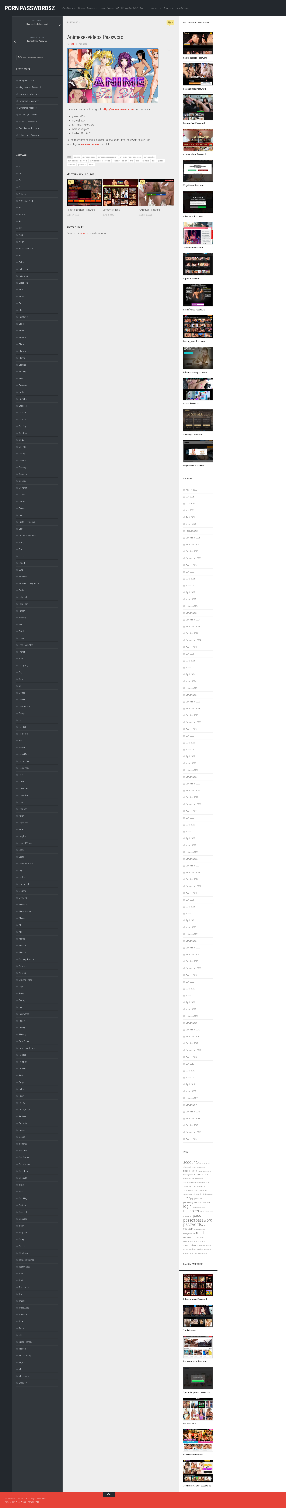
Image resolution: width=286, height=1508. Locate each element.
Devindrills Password (28, 108)
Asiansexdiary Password (194, 154)
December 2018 (193, 1111)
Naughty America (26, 959)
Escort (22, 563)
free (131, 161)
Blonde (22, 358)
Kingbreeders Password (30, 87)
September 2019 (193, 1050)
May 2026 (190, 510)
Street (22, 1246)
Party (21, 1007)
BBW (21, 289)
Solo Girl (23, 1212)
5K (20, 180)
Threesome (24, 1287)
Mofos (22, 938)
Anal (21, 221)
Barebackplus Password (194, 88)
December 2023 (193, 701)
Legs (21, 870)
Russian (22, 1130)
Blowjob (22, 364)
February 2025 (192, 606)
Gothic (22, 692)
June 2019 (190, 1070)
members (145, 161)
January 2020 (191, 1023)
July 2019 (190, 1064)
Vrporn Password (191, 278)
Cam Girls (23, 412)
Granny (22, 699)
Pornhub (23, 1055)
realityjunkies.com (189, 1234)
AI (20, 207)
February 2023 (192, 770)
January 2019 (191, 1105)
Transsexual (24, 1314)
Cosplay (22, 467)
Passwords (73, 22)
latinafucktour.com (204, 1203)
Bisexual (22, 337)
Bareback (23, 282)
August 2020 (191, 975)
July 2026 (190, 496)
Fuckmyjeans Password (194, 341)
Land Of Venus (25, 843)
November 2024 (193, 626)
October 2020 (192, 961)
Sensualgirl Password (193, 434)
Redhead (23, 1116)
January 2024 (191, 695)
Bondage (23, 371)
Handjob (23, 727)
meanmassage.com (198, 1207)
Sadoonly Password (28, 121)
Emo (21, 549)
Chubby (22, 446)
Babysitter (23, 269)
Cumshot (23, 487)
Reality (22, 1102)
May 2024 (190, 667)
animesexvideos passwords (100, 161)
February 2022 (192, 852)
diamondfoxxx (187, 1186)
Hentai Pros (24, 754)
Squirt (21, 1225)
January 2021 (191, 941)
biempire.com (201, 1167)
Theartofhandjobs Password (81, 209)
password (71, 165)
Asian (21, 241)
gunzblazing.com (190, 1202)
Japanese (23, 822)
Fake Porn (23, 604)
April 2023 (190, 756)
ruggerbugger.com (189, 1241)
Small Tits (23, 1191)
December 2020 (193, 947)
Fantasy (22, 617)
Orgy (21, 986)
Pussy (21, 1096)
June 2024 (190, 660)
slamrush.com (200, 1241)
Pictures (23, 1020)
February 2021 (192, 934)
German (22, 679)
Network (23, 966)
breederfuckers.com (204, 1171)
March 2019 (191, 1091)
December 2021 (193, 865)
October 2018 (192, 1125)
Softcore (23, 1205)
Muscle (22, 952)
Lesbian (22, 877)
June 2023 (190, 742)
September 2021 (193, 886)
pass (154, 161)
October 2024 (192, 633)
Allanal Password (191, 403)
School (22, 1137)
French (22, 651)
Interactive (23, 795)
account (77, 157)
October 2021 (192, 879)
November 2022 (193, 790)
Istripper (23, 809)
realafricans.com (199, 1229)
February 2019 (192, 1098)
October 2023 (192, 715)
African (22, 194)
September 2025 (193, 558)
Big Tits (22, 323)
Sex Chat (23, 1150)
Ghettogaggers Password (195, 57)
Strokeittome (189, 1330)
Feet (21, 624)
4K (20, 173)
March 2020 (191, 1009)
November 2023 (193, 708)
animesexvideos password (77, 161)
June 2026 (190, 503)
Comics (22, 460)
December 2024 (193, 619)
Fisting (22, 638)
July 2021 (190, 900)
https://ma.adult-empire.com (118, 109)
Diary (21, 515)
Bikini (21, 330)
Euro (21, 569)
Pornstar (23, 1068)
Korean (22, 829)
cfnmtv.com (199, 1179)
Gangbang (23, 665)
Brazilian (23, 378)
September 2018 (193, 1132)
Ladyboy (23, 836)
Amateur (23, 214)
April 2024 (190, 674)
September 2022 (193, 804)
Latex (21, 850)
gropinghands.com (196, 1199)
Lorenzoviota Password (29, 94)
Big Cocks (23, 317)
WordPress (21, 1502)
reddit (91, 165)
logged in (84, 233)
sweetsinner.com (188, 1253)
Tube (21, 1321)
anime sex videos (89, 157)
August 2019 (191, 1057)
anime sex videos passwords (130, 157)
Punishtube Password (149, 209)
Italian (21, 815)
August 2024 (191, 647)
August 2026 (191, 490)
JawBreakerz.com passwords (197, 1485)
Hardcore (23, 733)
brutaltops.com (188, 1175)
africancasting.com (203, 1163)
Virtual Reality (25, 1355)
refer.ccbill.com (189, 1237)
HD (20, 740)
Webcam (23, 1383)
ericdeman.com (202, 1190)
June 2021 (190, 906)
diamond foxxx (204, 1183)
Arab (21, 235)
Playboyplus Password (193, 465)
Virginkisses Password (193, 185)
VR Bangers (24, 1376)
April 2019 (190, 1084)
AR (20, 228)
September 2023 (193, 722)
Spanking (23, 1219)
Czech (22, 494)
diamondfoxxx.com (199, 1186)
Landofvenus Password (194, 309)
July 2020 (190, 982)
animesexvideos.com (120, 161)
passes (161, 161)
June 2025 (190, 578)
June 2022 (190, 824)
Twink (21, 1328)
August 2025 (191, 565)
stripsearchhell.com (189, 1249)
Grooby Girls (24, 706)
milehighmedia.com (206, 1212)
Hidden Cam (24, 761)
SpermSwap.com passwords (196, 1392)
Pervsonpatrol (189, 1423)
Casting (22, 426)
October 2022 (192, 797)
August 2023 (191, 729)
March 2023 (191, 763)
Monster (23, 945)
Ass (20, 255)
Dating (22, 508)
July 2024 (190, 654)
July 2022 (190, 818)
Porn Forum (24, 1041)
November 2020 (193, 954)
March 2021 (191, 927)
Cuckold (23, 481)
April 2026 (190, 517)
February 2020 (192, 1016)
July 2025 (190, 572)
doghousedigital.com (190, 1190)
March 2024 (191, 681)
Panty (21, 993)
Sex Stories (24, 1171)
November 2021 (193, 872)
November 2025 (193, 544)
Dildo (21, 528)
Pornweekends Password (195, 1361)
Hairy (21, 720)
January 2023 (191, 777)
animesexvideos (90, 144)
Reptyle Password (27, 80)
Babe (21, 262)
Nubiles (22, 973)
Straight (22, 1239)
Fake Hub (23, 597)
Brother (22, 392)
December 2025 (193, 537)
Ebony (21, 542)
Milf (20, 932)
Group (22, 713)
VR (20, 1369)
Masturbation (25, 911)
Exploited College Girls (29, 583)
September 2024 (193, 640)
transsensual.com (201, 1253)
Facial (21, 590)
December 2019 (193, 1029)
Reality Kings (24, 1109)
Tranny (22, 1301)
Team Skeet (24, 1266)
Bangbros (23, 276)
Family (22, 610)
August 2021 (191, 893)
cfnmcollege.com (189, 1179)
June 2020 (190, 988)
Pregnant (23, 1082)
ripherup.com (199, 1238)
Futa (21, 658)
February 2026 (192, 531)
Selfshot (23, 1143)
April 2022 (190, 838)
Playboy (22, 1034)
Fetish (21, 631)
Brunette (23, 399)
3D (20, 166)
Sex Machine (25, 1164)
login (72, 44)
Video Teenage (25, 1342)
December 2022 (193, 783)
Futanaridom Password (29, 135)
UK (20, 1335)
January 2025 (191, 613)
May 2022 (190, 831)
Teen (21, 1273)
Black (21, 344)
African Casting (26, 200)
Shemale (23, 1178)
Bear (21, 303)
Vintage (22, 1348)
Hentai (22, 747)
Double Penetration (27, 535)
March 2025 (191, 599)
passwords (82, 165)
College (22, 453)
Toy (20, 1294)
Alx (37, 1502)
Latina (21, 856)
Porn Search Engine (28, 1048)
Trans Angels (25, 1307)
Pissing (22, 1027)
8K (20, 187)
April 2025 (190, 592)
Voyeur (22, 1362)
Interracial (23, 802)
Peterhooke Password (29, 101)
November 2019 (193, 1036)
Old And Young (25, 979)
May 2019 (190, 1077)
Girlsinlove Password (193, 1454)
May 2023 (190, 749)
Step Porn (23, 1232)
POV (21, 1075)
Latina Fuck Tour (26, 863)
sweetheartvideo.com (204, 1249)
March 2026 (191, 524)
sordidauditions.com (204, 1245)
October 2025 (192, 551)
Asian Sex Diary (26, 248)
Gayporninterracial (112, 209)
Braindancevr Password (29, 128)
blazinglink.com (190, 1170)
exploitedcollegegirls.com (191, 1194)
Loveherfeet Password (194, 123)
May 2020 (190, 995)
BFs (20, 310)
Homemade (24, 768)
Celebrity (23, 433)
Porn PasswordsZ (29, 8)
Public (22, 1089)
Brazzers (23, 385)
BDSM (21, 296)
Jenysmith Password (193, 247)
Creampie (23, 474)
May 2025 (190, 585)
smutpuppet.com (190, 1245)
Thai (21, 1280)
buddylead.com (200, 1174)
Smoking (23, 1198)
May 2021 (190, 913)
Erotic (21, 556)
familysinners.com (206, 1194)
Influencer (23, 788)
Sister (21, 1184)
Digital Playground (27, 522)
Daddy (22, 501)
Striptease (23, 1253)
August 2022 (191, 811)
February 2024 (192, 688)
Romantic (23, 1123)
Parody (22, 1000)
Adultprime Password (193, 216)
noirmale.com (187, 1216)
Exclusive (23, 576)
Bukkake (23, 405)
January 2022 (191, 859)
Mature (22, 918)
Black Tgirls (24, 351)
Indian (21, 781)
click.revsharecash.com (191, 1183)
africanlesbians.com (189, 1167)
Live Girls (23, 897)
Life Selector (25, 884)
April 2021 (190, 920)
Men (21, 925)
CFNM (21, 440)
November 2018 (193, 1118)
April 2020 (190, 1002)
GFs (20, 686)
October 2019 (192, 1043)
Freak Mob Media (27, 645)
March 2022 (191, 845)
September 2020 (193, 968)
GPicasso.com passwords (195, 372)
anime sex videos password (108, 157)
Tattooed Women (26, 1260)
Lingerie (22, 891)
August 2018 (191, 1139)
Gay (20, 672)
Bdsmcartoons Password (195, 1299)
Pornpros (23, 1061)
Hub (21, 774)
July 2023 (190, 736)
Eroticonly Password (28, 114)
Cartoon (22, 419)
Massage (23, 904)
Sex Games (24, 1157)
